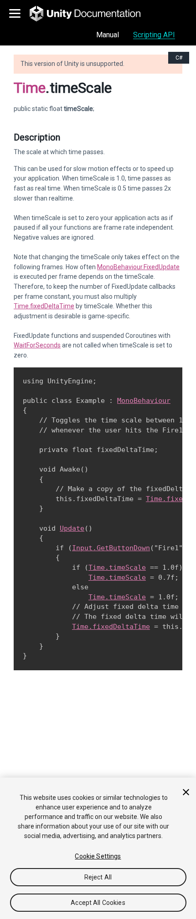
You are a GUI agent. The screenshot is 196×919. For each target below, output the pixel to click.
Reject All (98, 877)
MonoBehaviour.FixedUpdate (138, 267)
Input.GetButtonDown (111, 548)
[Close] (186, 792)
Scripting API (154, 34)
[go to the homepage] (91, 13)
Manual (107, 34)
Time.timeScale (117, 567)
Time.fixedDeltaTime (44, 306)
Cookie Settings (98, 856)
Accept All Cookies (98, 902)
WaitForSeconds (37, 345)
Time (30, 87)
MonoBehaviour (143, 401)
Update (72, 528)
